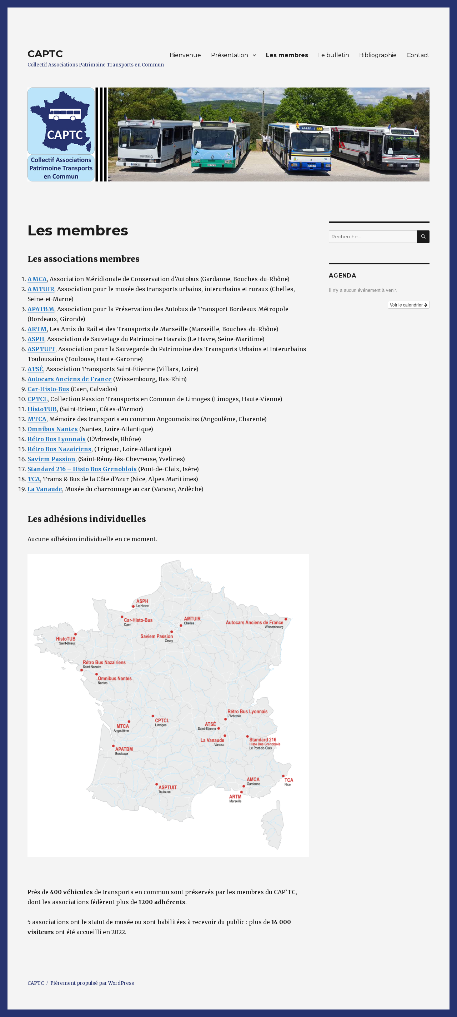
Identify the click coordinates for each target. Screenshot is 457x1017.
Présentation (229, 55)
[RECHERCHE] (423, 236)
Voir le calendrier (407, 304)
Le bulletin (333, 55)
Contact (418, 55)
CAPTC (45, 54)
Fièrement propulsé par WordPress (92, 983)
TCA (33, 479)
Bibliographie (378, 55)
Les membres (287, 55)
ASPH (35, 339)
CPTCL (37, 399)
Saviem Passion (51, 459)
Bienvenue (185, 55)
